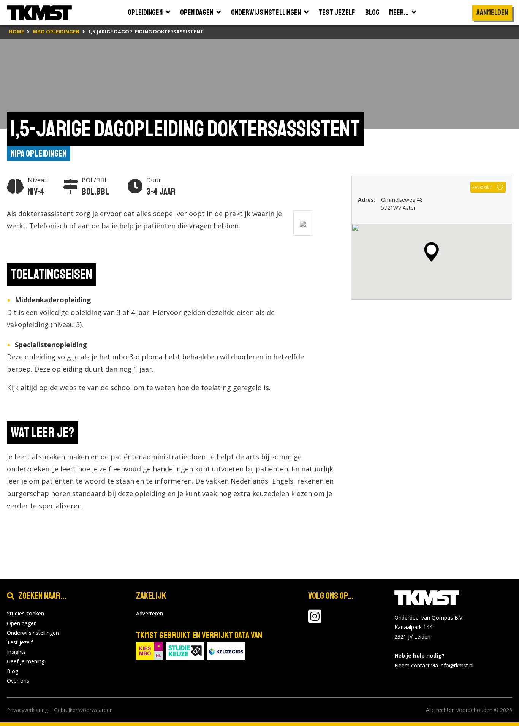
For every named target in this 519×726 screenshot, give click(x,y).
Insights (16, 651)
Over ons (18, 680)
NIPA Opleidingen (38, 153)
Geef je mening (25, 661)
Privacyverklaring (27, 709)
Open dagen (22, 623)
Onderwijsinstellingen (33, 632)
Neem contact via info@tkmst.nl (433, 665)
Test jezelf (20, 642)
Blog (12, 671)
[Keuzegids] (226, 650)
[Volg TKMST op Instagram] (314, 619)
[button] (431, 252)
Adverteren (149, 613)
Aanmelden (492, 12)
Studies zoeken (25, 613)
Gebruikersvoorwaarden (83, 709)
